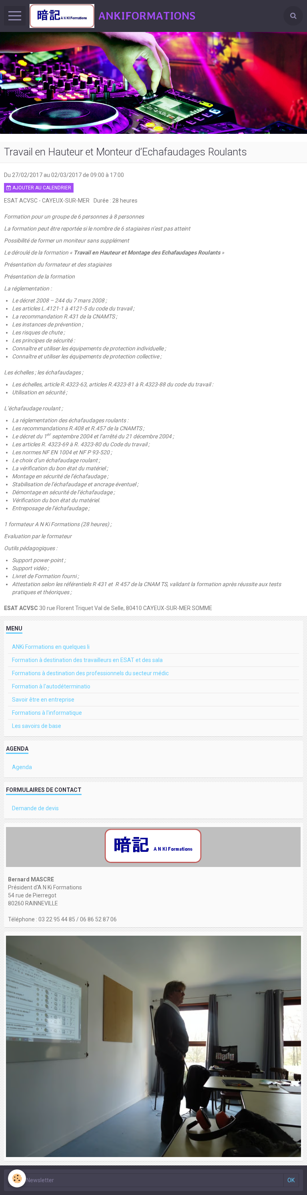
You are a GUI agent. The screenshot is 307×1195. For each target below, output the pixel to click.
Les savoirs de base (36, 726)
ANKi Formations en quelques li (51, 647)
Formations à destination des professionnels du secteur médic (90, 673)
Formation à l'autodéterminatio (51, 686)
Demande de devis (35, 808)
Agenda (22, 767)
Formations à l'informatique (47, 713)
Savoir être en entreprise (43, 699)
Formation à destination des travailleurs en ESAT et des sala (87, 660)
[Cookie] (17, 1178)
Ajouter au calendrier (41, 188)
